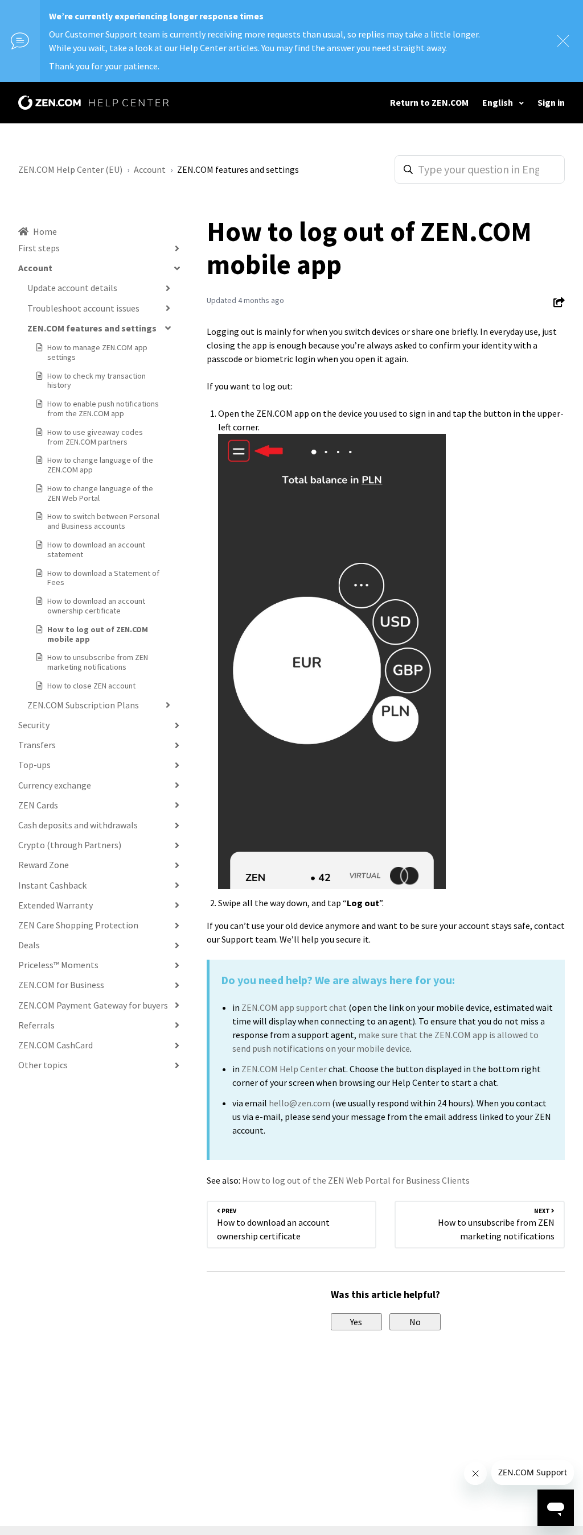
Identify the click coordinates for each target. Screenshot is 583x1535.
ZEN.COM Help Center (284, 1068)
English (498, 102)
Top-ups (34, 764)
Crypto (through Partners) (69, 845)
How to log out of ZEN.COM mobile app (97, 634)
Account (150, 169)
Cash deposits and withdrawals (78, 825)
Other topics (43, 1065)
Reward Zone (43, 864)
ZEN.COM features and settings (238, 169)
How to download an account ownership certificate (96, 606)
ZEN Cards (38, 805)
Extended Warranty (55, 905)
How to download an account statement (96, 549)
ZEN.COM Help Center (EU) (70, 169)
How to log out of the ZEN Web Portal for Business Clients (356, 1180)
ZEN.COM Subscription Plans (83, 705)
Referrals (36, 1025)
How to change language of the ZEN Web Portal (100, 493)
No (415, 1321)
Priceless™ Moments (58, 964)
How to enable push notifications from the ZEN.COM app (103, 408)
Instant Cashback (52, 885)
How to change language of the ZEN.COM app (100, 465)
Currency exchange (54, 785)
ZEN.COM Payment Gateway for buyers (93, 1005)
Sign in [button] (551, 102)
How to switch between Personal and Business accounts (103, 521)
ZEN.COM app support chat (294, 1007)
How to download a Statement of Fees (103, 578)
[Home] (93, 103)
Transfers (37, 744)
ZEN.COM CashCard (55, 1045)
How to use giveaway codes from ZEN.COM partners (95, 437)
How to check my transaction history (96, 381)
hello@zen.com (299, 1103)
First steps (39, 248)
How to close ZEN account (91, 686)
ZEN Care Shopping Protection (78, 925)
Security (34, 725)
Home (45, 231)
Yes (356, 1321)
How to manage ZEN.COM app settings (97, 352)
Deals (29, 945)
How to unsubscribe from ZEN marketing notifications (97, 662)
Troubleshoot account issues (83, 308)
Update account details (72, 287)
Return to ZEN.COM (429, 102)
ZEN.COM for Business (61, 984)
